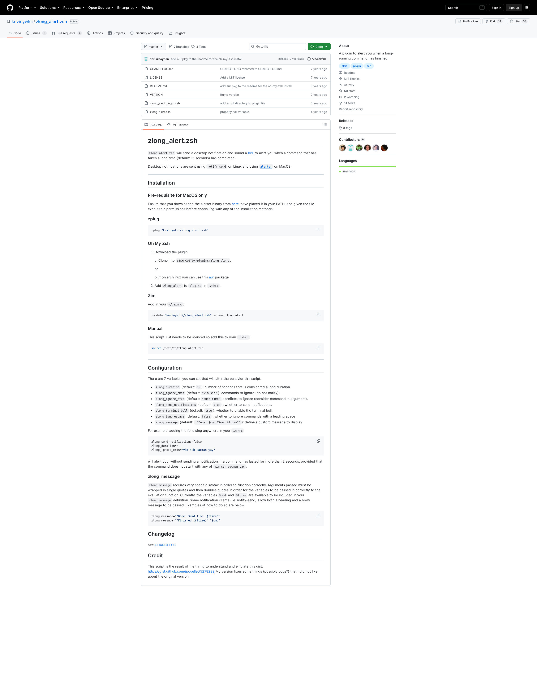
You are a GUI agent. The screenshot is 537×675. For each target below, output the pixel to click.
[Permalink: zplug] (145, 219)
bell (251, 153)
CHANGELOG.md (161, 69)
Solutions (48, 7)
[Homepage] (10, 7)
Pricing (147, 7)
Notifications (470, 21)
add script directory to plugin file (242, 103)
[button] (319, 230)
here (235, 204)
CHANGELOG (165, 545)
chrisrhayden (159, 59)
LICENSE (156, 77)
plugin (357, 65)
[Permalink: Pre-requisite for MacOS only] (145, 195)
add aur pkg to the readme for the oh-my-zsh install (206, 59)
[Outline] (325, 124)
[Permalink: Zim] (145, 296)
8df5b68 (283, 58)
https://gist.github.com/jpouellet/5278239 (181, 571)
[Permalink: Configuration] (145, 368)
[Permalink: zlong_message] (145, 477)
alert (344, 65)
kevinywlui (22, 21)
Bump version (229, 94)
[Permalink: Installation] (145, 183)
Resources (72, 7)
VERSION (156, 94)
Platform (25, 7)
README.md (158, 86)
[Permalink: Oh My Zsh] (145, 243)
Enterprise (125, 7)
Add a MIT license (232, 77)
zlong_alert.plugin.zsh (165, 103)
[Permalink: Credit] (145, 555)
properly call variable (234, 112)
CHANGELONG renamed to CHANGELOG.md (251, 69)
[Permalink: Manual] (145, 328)
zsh (369, 65)
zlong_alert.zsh (51, 21)
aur (211, 277)
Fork (495, 21)
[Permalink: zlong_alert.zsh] (145, 141)
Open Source (99, 7)
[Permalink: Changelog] (145, 534)
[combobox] (279, 46)
